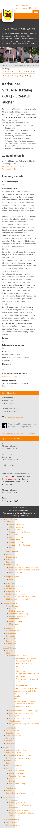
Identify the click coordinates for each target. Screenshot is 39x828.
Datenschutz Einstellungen (13, 513)
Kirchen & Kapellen (16, 773)
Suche (32, 8)
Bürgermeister (11, 557)
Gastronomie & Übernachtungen (18, 755)
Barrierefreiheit (29, 513)
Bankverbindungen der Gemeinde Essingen (18, 434)
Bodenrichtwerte (15, 621)
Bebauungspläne (15, 572)
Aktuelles (9, 522)
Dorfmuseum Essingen (18, 784)
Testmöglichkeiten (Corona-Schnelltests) (21, 596)
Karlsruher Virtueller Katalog (13, 377)
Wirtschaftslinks (12, 822)
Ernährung (20, 669)
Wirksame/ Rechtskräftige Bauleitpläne (24, 570)
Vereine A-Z (10, 743)
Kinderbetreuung (12, 653)
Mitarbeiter (10, 628)
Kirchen (9, 741)
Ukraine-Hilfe (11, 644)
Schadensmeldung (13, 639)
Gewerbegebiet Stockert (18, 803)
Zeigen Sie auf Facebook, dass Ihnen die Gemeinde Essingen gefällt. (22, 425)
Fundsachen (11, 641)
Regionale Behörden (17, 616)
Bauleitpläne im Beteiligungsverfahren (23, 567)
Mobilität (9, 554)
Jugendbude (11, 728)
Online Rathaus (12, 606)
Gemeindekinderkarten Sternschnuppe (23, 711)
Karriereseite (11, 633)
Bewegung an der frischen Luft (27, 674)
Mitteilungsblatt (12, 552)
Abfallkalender (14, 540)
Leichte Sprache (21, 6)
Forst (11, 579)
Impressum (13, 510)
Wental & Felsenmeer (17, 776)
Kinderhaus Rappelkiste (18, 656)
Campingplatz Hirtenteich (16, 750)
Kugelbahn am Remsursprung (17, 758)
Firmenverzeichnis (13, 825)
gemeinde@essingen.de (14, 417)
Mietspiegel (13, 624)
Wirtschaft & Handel (10, 797)
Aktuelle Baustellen (16, 527)
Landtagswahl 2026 (16, 529)
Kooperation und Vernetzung (23, 704)
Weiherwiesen (14, 779)
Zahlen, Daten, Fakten (14, 586)
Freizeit (6, 748)
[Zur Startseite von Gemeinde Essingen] (8, 17)
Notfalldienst (14, 535)
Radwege (9, 763)
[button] (35, 12)
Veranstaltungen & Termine (19, 532)
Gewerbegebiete (12, 800)
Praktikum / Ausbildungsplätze (24, 701)
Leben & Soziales (9, 648)
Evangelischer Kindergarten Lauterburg (24, 724)
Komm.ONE (24, 516)
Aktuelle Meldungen (16, 524)
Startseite (14, 65)
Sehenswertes (11, 768)
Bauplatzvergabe (12, 577)
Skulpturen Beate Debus (15, 766)
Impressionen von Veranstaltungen (19, 793)
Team (14, 699)
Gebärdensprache (22, 8)
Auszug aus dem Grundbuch (20, 545)
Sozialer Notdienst (16, 537)
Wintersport (10, 791)
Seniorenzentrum (12, 730)
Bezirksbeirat (11, 562)
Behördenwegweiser (17, 611)
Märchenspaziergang (14, 761)
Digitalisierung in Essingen (16, 594)
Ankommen (20, 666)
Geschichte (10, 584)
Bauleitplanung (12, 565)
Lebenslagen (14, 619)
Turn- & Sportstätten (14, 736)
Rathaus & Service (25, 65)
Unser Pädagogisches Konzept (24, 658)
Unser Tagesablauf (19, 686)
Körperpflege (20, 671)
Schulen (9, 651)
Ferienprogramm (15, 548)
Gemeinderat (11, 560)
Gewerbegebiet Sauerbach (19, 810)
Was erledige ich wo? (14, 631)
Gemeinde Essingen (10, 519)
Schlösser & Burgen (16, 771)
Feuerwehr (10, 738)
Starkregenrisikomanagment (17, 599)
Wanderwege (11, 788)
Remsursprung (14, 781)
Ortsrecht (12, 609)
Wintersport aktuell (16, 542)
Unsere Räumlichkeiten (21, 706)
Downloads (10, 636)
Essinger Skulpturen (13, 753)
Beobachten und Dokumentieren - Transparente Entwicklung (27, 679)
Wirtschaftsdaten (12, 820)
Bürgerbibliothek (12, 733)
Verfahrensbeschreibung (18, 614)
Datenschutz (24, 510)
